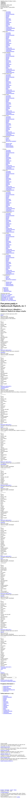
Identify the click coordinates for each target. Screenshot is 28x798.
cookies (18, 796)
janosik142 (3, 522)
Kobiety (7, 138)
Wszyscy (7, 137)
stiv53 (2, 558)
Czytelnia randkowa (5, 792)
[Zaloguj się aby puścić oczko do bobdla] (3, 492)
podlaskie (8, 23)
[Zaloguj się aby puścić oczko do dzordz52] (3, 599)
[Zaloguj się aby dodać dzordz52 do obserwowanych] (4, 599)
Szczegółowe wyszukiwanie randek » (8, 681)
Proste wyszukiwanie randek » (7, 680)
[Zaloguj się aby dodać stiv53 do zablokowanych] (5, 563)
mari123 (2, 631)
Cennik (11, 789)
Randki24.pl (5, 287)
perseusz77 (3, 388)
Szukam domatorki (9, 146)
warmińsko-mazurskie (10, 28)
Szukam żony (6, 687)
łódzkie (7, 17)
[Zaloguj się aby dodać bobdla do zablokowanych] (5, 492)
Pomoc (15, 789)
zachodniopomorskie (10, 30)
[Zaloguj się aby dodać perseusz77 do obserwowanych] (4, 394)
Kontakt (2, 789)
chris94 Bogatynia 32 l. (5, 746)
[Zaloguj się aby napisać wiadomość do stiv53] (2, 563)
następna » (3, 672)
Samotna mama (9, 143)
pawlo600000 (3, 464)
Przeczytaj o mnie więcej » (6, 350)
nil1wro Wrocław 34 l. (5, 757)
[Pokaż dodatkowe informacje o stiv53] (1, 563)
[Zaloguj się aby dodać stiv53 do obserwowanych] (4, 563)
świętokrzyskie (9, 27)
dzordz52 (2, 595)
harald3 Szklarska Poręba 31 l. (7, 760)
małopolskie (8, 18)
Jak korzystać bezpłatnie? (11, 141)
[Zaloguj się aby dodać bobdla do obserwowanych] (4, 492)
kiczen (2, 426)
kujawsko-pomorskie (10, 14)
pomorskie (8, 24)
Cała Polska (8, 11)
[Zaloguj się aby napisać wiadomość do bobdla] (2, 492)
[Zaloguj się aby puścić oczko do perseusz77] (3, 394)
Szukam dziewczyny (7, 686)
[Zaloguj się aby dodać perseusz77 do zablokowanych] (5, 394)
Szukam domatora (9, 145)
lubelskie (7, 15)
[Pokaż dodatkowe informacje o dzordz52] (1, 599)
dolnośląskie (8, 13)
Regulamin (7, 789)
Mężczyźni (8, 140)
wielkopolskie (8, 29)
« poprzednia (3, 668)
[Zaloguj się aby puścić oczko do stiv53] (3, 563)
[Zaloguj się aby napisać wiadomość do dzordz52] (2, 599)
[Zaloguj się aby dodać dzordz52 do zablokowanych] (5, 599)
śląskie (7, 25)
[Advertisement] (14, 729)
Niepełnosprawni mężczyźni (9, 689)
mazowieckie (8, 20)
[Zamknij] (1, 357)
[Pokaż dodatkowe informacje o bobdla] (1, 492)
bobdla (2, 487)
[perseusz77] (5, 387)
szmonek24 (3, 352)
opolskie (7, 21)
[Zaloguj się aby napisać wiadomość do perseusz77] (2, 394)
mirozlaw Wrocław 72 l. (5, 753)
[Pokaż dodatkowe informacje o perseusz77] (1, 394)
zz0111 (2, 315)
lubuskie (7, 16)
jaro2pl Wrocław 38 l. (5, 750)
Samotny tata (8, 144)
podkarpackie (8, 22)
